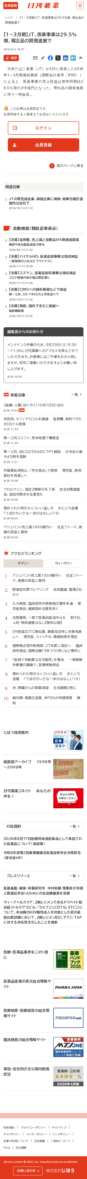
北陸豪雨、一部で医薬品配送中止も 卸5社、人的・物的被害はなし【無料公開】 (47, 620)
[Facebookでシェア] (50, 58)
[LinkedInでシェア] (65, 58)
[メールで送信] (35, 58)
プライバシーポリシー (33, 1127)
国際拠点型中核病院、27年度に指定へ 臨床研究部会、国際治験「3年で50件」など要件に (47, 648)
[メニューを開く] (80, 5)
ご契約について (60, 1141)
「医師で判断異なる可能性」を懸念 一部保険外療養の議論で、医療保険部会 (47, 662)
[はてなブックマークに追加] (73, 58)
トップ (9, 17)
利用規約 (9, 1127)
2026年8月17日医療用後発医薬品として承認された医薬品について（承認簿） (43, 841)
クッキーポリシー (37, 1134)
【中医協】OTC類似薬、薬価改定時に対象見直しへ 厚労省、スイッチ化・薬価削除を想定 (47, 634)
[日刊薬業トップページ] (43, 5)
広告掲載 (39, 1141)
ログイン (43, 128)
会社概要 (21, 1147)
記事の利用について (16, 1141)
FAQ (7, 1147)
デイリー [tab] (23, 563)
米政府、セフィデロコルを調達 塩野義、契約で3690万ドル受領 (42, 421)
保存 (14, 58)
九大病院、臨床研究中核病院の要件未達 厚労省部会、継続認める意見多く (46, 606)
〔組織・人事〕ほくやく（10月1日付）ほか (36, 405)
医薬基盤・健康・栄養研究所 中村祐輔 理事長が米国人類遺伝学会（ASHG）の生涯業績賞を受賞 (43, 891)
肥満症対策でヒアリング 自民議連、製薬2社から (47, 592)
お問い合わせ (26, 1170)
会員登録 (10, 5)
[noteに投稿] (80, 58)
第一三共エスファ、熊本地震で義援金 (34, 438)
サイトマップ (59, 1127)
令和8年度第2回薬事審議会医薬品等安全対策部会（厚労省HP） (42, 855)
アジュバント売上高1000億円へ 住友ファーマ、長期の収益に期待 (43, 529)
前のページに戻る (70, 165)
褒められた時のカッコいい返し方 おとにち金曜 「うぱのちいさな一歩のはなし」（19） (43, 510)
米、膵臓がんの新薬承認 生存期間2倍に (44, 687)
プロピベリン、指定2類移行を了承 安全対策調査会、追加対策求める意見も (42, 492)
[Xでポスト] (58, 58)
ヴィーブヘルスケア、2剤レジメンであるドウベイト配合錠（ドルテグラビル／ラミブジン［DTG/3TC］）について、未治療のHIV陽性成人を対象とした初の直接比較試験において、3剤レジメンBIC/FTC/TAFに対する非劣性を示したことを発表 (43, 912)
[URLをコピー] (43, 58)
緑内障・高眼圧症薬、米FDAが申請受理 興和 (46, 700)
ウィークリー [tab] (63, 563)
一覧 (74, 394)
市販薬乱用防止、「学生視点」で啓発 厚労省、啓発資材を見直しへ (42, 473)
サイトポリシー (12, 1134)
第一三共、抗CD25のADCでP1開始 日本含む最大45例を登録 (43, 454)
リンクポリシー (61, 1134)
